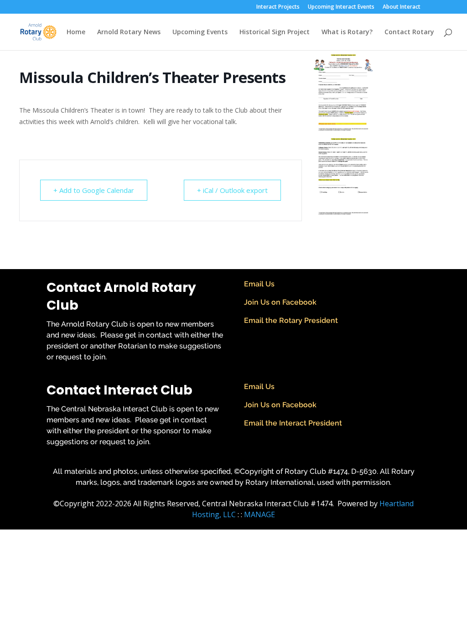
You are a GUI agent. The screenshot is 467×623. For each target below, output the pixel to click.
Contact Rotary (409, 32)
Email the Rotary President (291, 320)
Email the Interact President (293, 423)
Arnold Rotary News (129, 32)
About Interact (401, 7)
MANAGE (259, 514)
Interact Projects (278, 7)
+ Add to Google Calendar (93, 190)
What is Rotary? (347, 32)
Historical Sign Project (274, 32)
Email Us (259, 284)
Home (76, 32)
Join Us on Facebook (280, 302)
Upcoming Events (200, 32)
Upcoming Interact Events (341, 7)
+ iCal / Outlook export (232, 190)
